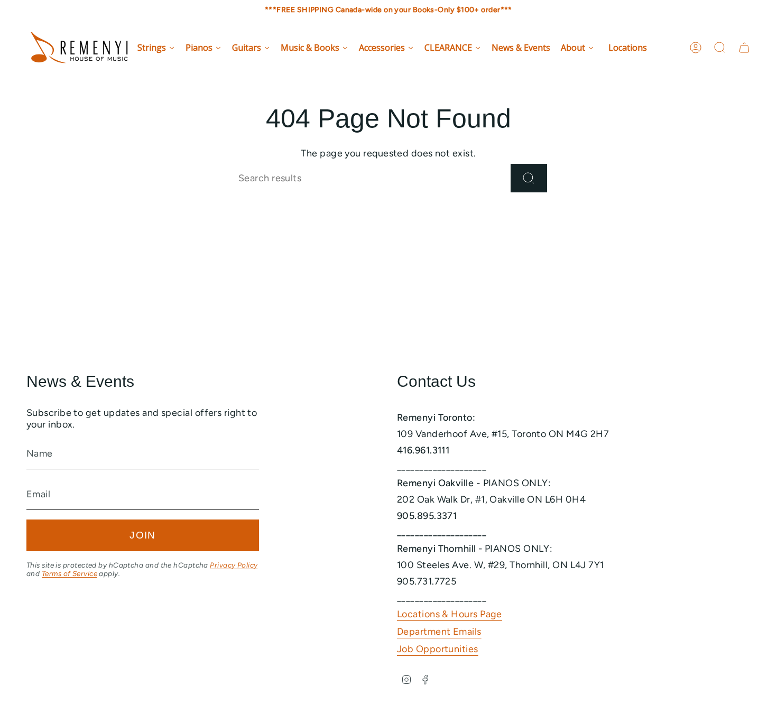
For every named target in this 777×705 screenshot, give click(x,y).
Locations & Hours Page (449, 614)
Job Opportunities (437, 649)
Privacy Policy (233, 565)
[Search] (529, 178)
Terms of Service (69, 573)
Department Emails (439, 631)
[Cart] (744, 48)
